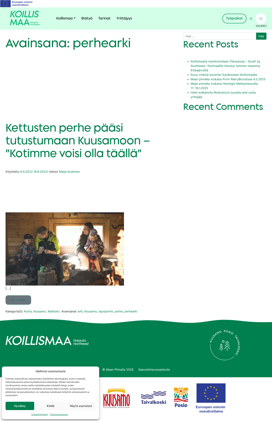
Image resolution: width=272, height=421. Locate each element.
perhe (119, 311)
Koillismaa (64, 18)
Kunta (28, 311)
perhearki (130, 311)
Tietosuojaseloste (59, 414)
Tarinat (104, 18)
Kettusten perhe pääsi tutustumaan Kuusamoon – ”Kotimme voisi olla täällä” (78, 141)
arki (80, 311)
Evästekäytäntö (39, 414)
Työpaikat (234, 18)
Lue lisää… (20, 300)
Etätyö (87, 18)
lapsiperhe (106, 311)
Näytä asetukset (81, 406)
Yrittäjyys (124, 18)
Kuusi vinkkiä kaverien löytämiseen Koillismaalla (224, 75)
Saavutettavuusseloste (154, 369)
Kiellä (50, 406)
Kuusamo (39, 311)
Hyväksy (20, 406)
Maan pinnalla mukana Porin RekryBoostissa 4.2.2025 (228, 79)
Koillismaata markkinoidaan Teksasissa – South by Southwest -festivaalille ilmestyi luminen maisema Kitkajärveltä (226, 65)
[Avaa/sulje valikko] (261, 18)
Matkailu (54, 311)
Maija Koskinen (69, 171)
